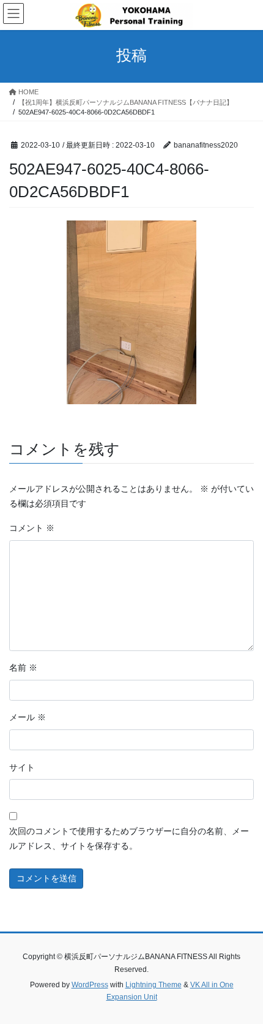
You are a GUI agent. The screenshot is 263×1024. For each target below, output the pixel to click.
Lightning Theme (153, 985)
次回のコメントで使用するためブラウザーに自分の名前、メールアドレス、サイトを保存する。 (129, 838)
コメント (31, 528)
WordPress (90, 985)
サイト (22, 767)
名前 (23, 667)
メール (27, 717)
